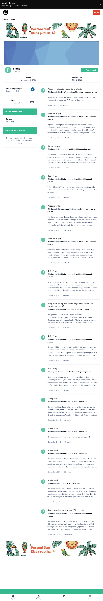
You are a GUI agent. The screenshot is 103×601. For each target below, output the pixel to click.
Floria (50, 92)
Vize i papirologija (81, 402)
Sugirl (63, 513)
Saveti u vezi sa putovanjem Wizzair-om (65, 510)
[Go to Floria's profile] (43, 90)
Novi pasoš (52, 398)
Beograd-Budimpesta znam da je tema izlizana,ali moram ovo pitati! (70, 304)
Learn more (5, 4)
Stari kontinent (83, 309)
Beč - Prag (52, 176)
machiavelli (65, 117)
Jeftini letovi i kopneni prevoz (85, 92)
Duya (63, 92)
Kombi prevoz (53, 146)
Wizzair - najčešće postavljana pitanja (64, 89)
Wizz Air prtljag (54, 113)
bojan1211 (65, 309)
